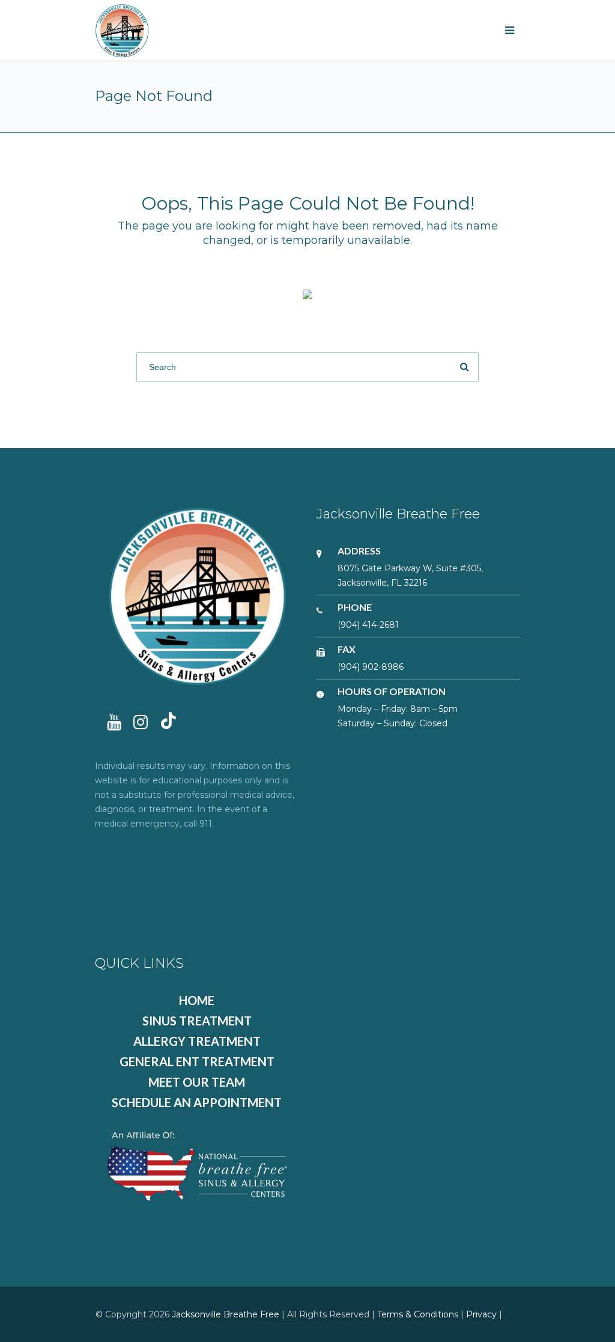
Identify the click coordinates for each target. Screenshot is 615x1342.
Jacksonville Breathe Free (225, 1314)
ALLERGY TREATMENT (197, 1041)
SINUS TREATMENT (197, 1020)
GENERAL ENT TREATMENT (197, 1061)
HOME (196, 1000)
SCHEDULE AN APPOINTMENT (197, 1102)
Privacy (481, 1314)
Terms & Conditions (417, 1314)
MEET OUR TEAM (196, 1082)
